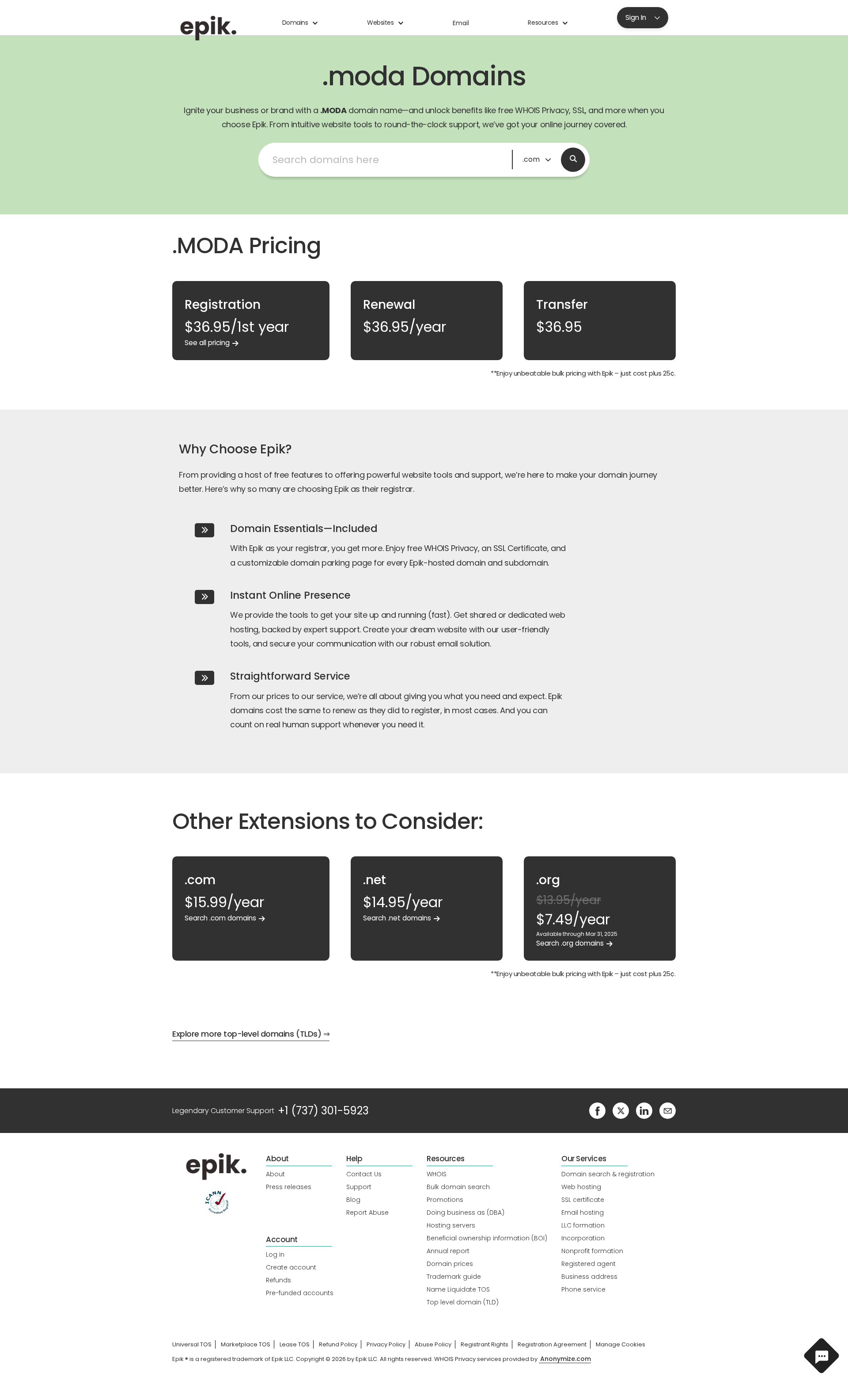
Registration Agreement (552, 1344)
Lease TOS (295, 1344)
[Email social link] (667, 1110)
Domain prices (450, 1263)
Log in (275, 1254)
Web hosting (581, 1186)
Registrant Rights (484, 1344)
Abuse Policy (433, 1344)
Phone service (583, 1289)
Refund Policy (338, 1344)
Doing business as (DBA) (465, 1212)
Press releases (288, 1186)
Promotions (445, 1199)
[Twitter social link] (621, 1110)
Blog (353, 1199)
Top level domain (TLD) (463, 1302)
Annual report (448, 1251)
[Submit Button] (573, 160)
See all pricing (207, 342)
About (275, 1174)
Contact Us (364, 1174)
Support (358, 1186)
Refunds (278, 1280)
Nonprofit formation (592, 1251)
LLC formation (583, 1225)
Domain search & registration (608, 1174)
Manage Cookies (620, 1344)
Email (461, 23)
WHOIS (437, 1174)
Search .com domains (220, 918)
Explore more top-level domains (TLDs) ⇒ (250, 1033)
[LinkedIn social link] (644, 1110)
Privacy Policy (386, 1344)
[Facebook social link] (597, 1110)
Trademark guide (454, 1276)
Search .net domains (397, 918)
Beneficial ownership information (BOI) (487, 1238)
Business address (589, 1276)
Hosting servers (451, 1225)
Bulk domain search (458, 1186)
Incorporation (583, 1238)
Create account (291, 1267)
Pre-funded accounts (299, 1293)
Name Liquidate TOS (458, 1289)
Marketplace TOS (245, 1344)
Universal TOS (192, 1344)
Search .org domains (570, 943)
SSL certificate (582, 1199)
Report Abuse (367, 1212)
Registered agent (588, 1263)
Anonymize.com (565, 1359)
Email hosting (582, 1212)
